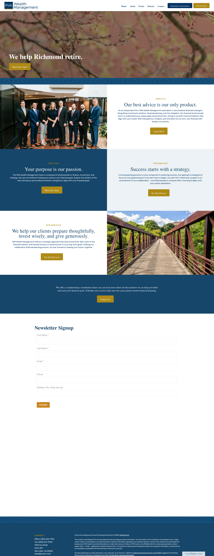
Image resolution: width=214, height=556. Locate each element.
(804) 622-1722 (47, 539)
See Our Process (158, 193)
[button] (124, 6)
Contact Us (105, 299)
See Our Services (52, 257)
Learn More (158, 131)
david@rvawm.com (43, 554)
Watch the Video (19, 66)
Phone (40, 375)
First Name (42, 335)
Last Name (42, 348)
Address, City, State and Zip (50, 388)
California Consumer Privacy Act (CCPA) (147, 553)
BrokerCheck (124, 535)
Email (39, 361)
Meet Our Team (52, 190)
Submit (43, 404)
